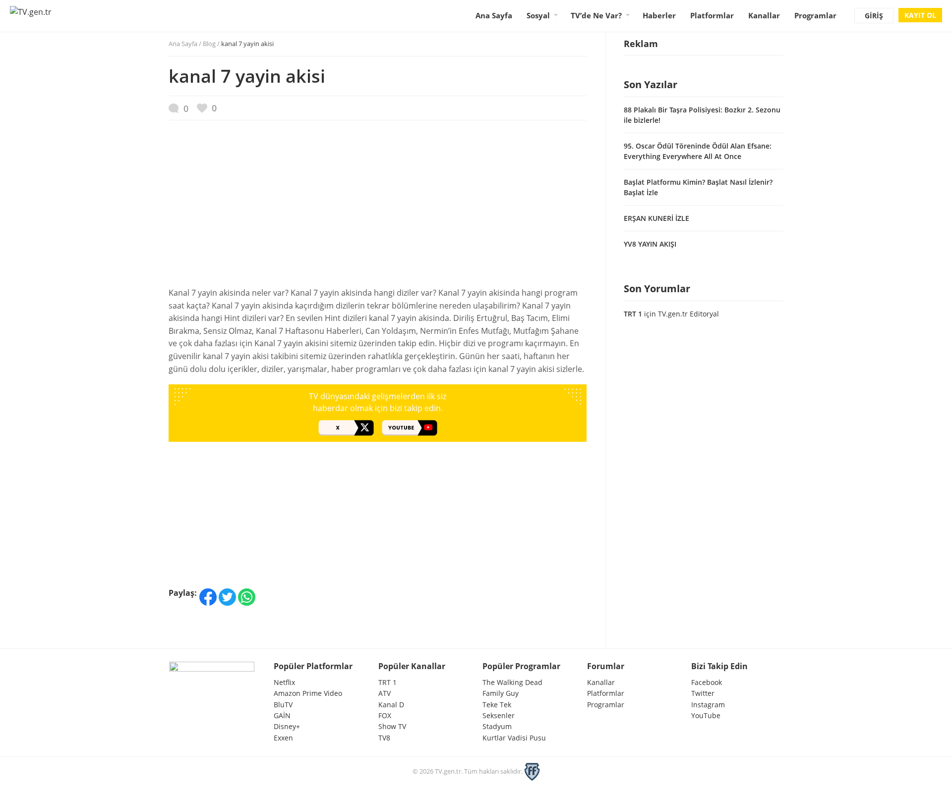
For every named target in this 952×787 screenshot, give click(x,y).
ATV (384, 693)
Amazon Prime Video (308, 693)
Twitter (702, 693)
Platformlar (712, 15)
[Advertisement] (378, 208)
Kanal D (391, 704)
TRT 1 (633, 313)
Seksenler (498, 715)
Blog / (238, 43)
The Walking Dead (512, 682)
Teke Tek (496, 704)
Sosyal (538, 15)
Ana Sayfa (494, 15)
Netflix (284, 682)
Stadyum (497, 726)
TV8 (384, 737)
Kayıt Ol (920, 15)
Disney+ (287, 726)
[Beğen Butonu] (207, 108)
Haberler (659, 15)
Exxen (283, 737)
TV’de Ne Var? (596, 15)
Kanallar (764, 15)
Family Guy (500, 693)
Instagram (708, 704)
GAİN (282, 715)
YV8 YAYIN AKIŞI (650, 244)
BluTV (283, 704)
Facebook (706, 682)
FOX (384, 715)
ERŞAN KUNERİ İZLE (656, 218)
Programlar (815, 15)
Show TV (392, 726)
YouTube (705, 715)
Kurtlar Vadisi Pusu (514, 737)
